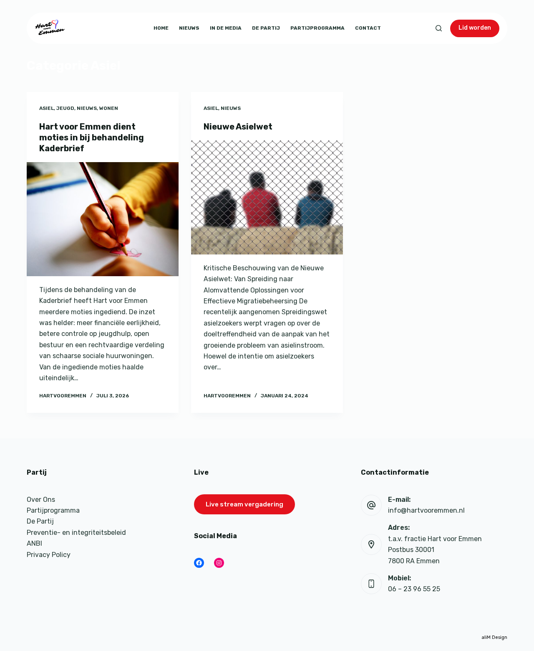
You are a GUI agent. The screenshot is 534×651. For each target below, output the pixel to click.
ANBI (34, 543)
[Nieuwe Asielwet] (267, 197)
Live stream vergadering (244, 504)
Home (161, 28)
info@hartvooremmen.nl (426, 510)
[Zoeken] (439, 28)
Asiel (46, 108)
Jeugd (65, 108)
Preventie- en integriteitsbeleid (76, 533)
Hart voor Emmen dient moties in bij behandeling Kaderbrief (91, 137)
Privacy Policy (49, 555)
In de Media (226, 28)
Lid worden (474, 27)
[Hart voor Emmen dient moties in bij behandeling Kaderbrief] (103, 219)
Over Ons (41, 500)
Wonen (108, 108)
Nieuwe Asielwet (238, 127)
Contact (368, 28)
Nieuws (189, 28)
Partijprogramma (317, 28)
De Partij (266, 28)
